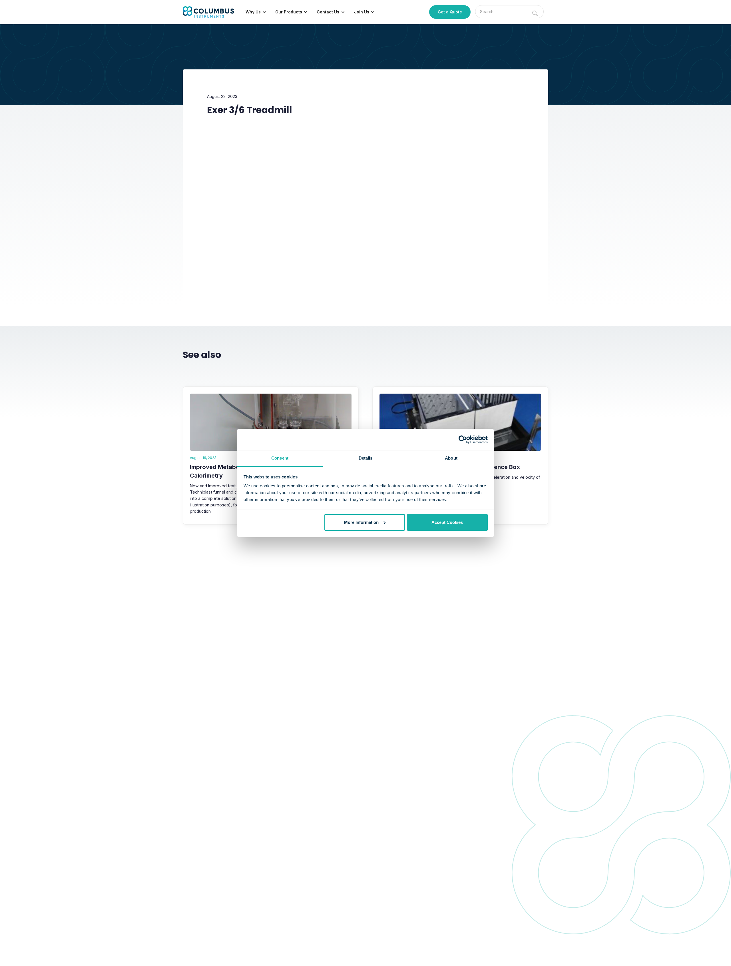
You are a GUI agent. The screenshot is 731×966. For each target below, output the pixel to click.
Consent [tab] (279, 458)
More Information (361, 522)
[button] (256, 12)
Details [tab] (366, 458)
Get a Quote (450, 11)
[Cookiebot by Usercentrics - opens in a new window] (463, 439)
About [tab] (451, 458)
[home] (208, 12)
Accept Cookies (447, 522)
